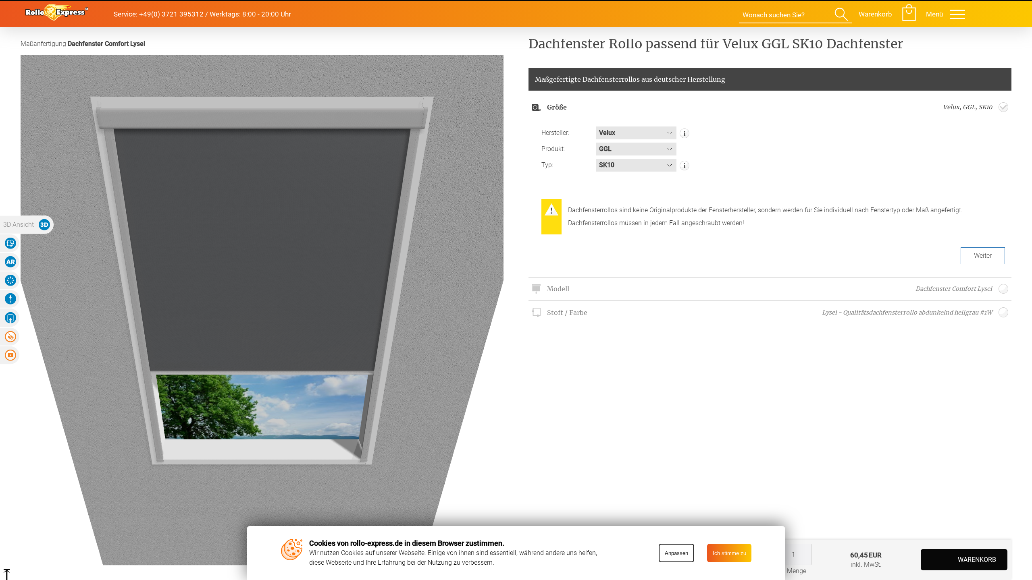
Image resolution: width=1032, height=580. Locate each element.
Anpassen (676, 553)
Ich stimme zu (729, 553)
